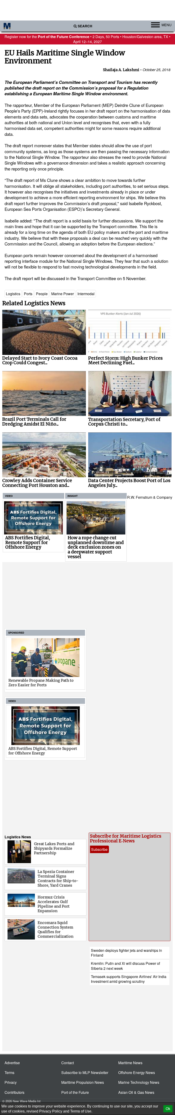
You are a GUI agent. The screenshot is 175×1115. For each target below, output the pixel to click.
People (42, 293)
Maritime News (130, 1062)
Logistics (13, 293)
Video (9, 496)
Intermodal (86, 293)
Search (85, 26)
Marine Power (62, 293)
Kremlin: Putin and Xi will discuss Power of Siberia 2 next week (125, 966)
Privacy (11, 1082)
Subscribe (99, 849)
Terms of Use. (81, 1111)
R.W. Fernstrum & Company (149, 497)
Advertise (12, 1062)
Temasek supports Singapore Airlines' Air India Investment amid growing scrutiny (128, 979)
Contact (67, 1062)
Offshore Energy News (136, 1072)
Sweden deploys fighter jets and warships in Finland (126, 953)
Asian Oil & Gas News (136, 1092)
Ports (28, 293)
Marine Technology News (138, 1082)
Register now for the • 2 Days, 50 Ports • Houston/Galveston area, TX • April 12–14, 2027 (87, 39)
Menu (167, 24)
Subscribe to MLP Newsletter (84, 1072)
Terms (9, 1072)
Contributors (14, 1092)
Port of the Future (75, 1092)
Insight (72, 496)
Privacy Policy (50, 1111)
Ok (168, 1109)
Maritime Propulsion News (82, 1082)
